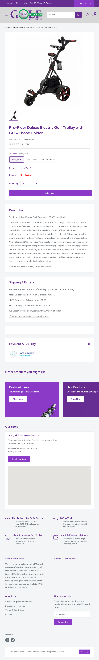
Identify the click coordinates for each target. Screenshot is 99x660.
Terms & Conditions (14, 610)
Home (7, 27)
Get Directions (19, 459)
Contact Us (10, 614)
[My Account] (87, 14)
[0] (93, 14)
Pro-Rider (14, 139)
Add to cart (50, 193)
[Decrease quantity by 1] (23, 183)
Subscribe (63, 622)
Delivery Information (15, 606)
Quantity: (14, 183)
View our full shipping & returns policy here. (29, 316)
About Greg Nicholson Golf (18, 601)
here (63, 652)
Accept (84, 652)
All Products (18, 27)
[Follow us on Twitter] (13, 640)
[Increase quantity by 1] (36, 183)
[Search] (78, 15)
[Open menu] (6, 15)
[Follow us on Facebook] (7, 640)
